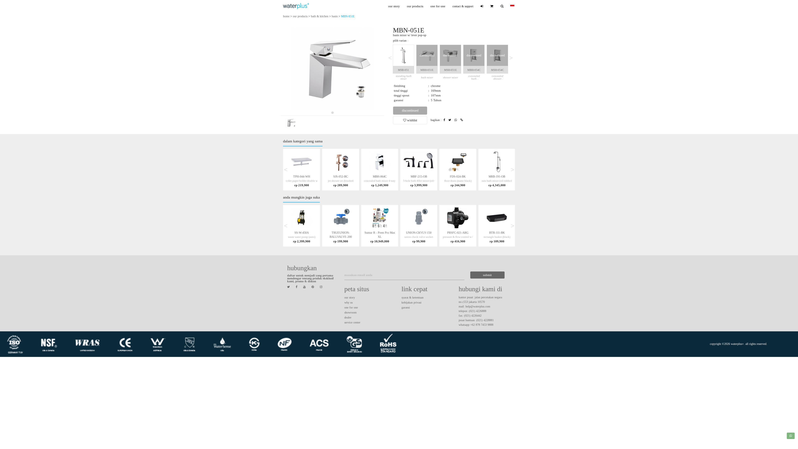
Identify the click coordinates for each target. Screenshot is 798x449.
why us (348, 302)
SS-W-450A (301, 237)
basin (335, 16)
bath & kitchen (319, 16)
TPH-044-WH (302, 180)
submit (487, 275)
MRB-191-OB (497, 180)
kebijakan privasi (411, 302)
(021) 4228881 (485, 320)
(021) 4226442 (473, 315)
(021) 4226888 (477, 311)
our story (394, 6)
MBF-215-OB (419, 180)
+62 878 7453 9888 (481, 324)
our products (415, 6)
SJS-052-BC (340, 180)
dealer (347, 317)
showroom (350, 312)
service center (352, 322)
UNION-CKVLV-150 (418, 237)
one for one (437, 6)
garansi (405, 307)
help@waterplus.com (478, 306)
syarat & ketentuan (412, 297)
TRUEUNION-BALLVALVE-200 (341, 237)
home (286, 16)
